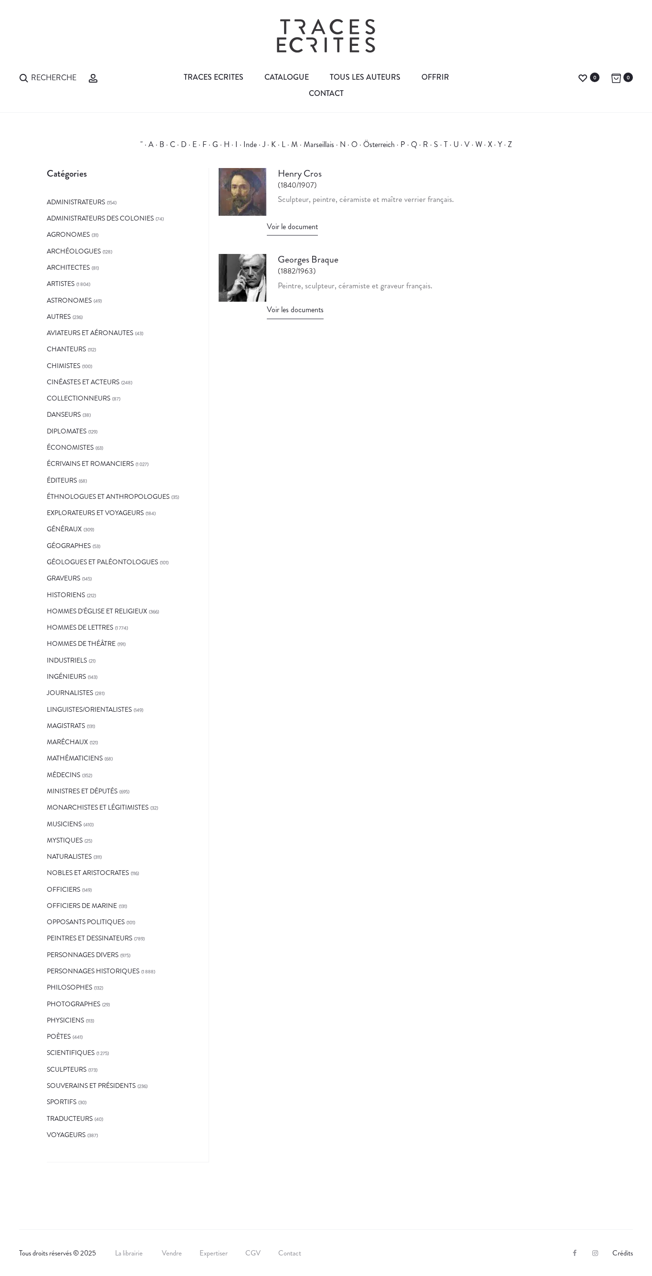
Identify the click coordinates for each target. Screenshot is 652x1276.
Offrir (435, 77)
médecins (63, 775)
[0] (583, 77)
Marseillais (319, 144)
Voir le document (292, 226)
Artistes (60, 283)
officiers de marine (82, 905)
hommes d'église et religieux (97, 611)
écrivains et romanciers (90, 463)
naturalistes (69, 856)
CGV (253, 1253)
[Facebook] (575, 1253)
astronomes (69, 300)
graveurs (63, 578)
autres (59, 316)
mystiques (65, 840)
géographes (69, 545)
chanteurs (66, 349)
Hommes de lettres (80, 627)
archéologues (74, 251)
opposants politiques (86, 922)
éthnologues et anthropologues (108, 496)
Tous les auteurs (365, 77)
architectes (68, 267)
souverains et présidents (91, 1085)
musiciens (64, 824)
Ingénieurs (66, 676)
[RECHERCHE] (24, 77)
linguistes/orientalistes (89, 709)
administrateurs (76, 202)
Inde (250, 144)
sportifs (61, 1102)
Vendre (172, 1253)
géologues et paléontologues (102, 562)
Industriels (67, 660)
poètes (59, 1036)
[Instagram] (595, 1253)
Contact (326, 93)
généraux (64, 529)
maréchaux (67, 742)
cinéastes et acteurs (83, 382)
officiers (63, 889)
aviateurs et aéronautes (90, 332)
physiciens (65, 1020)
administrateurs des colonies (100, 218)
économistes (70, 447)
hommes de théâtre (81, 643)
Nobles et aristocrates (88, 872)
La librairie (129, 1253)
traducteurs (70, 1118)
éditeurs (62, 480)
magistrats (66, 725)
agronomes (68, 234)
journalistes (70, 692)
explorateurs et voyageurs (95, 512)
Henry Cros (300, 173)
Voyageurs (66, 1134)
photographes (73, 1004)
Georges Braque (308, 259)
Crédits (622, 1253)
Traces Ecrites (213, 77)
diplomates (66, 431)
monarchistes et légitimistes (97, 807)
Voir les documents (295, 309)
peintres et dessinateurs (89, 938)
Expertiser (214, 1253)
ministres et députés (82, 791)
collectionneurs (78, 398)
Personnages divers (82, 955)
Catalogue (286, 77)
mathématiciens (75, 758)
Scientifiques (71, 1052)
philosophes (69, 987)
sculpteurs (66, 1069)
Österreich (379, 144)
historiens (66, 595)
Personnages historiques (93, 971)
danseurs (64, 414)
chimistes (63, 365)
